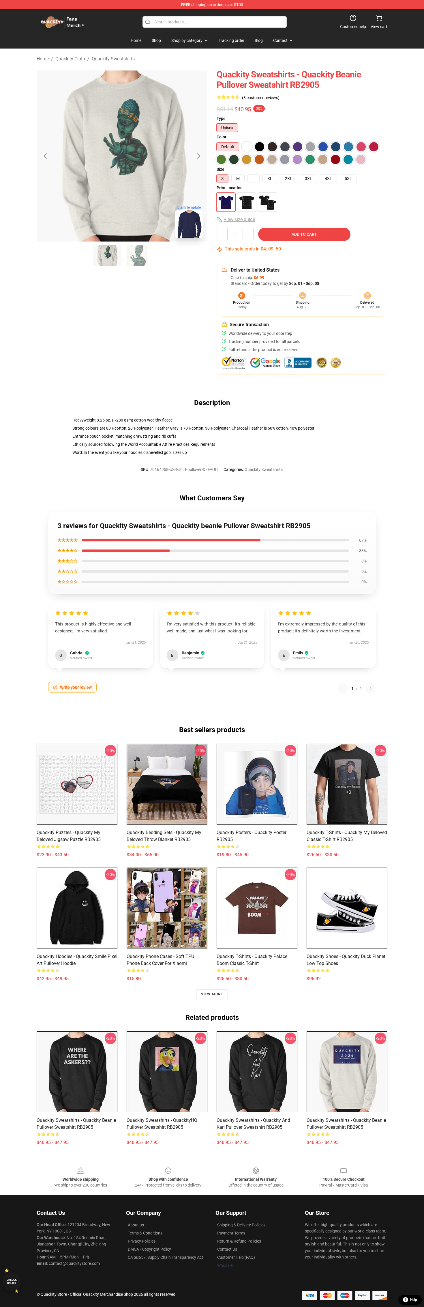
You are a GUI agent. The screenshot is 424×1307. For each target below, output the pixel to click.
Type (221, 118)
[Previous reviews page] (342, 688)
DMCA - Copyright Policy (149, 1249)
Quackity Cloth (70, 59)
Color (221, 137)
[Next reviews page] (370, 688)
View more (212, 994)
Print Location (230, 187)
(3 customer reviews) (260, 97)
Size (220, 169)
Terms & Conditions (145, 1233)
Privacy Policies (141, 1241)
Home (43, 59)
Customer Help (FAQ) (236, 1257)
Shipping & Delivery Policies (241, 1225)
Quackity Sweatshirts (113, 59)
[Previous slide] (46, 156)
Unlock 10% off (12, 1281)
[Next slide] (198, 156)
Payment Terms (231, 1233)
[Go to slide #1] (107, 255)
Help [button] (413, 1300)
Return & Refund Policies (239, 1241)
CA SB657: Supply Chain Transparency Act (165, 1257)
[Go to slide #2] (137, 255)
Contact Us (227, 1249)
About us (136, 1225)
